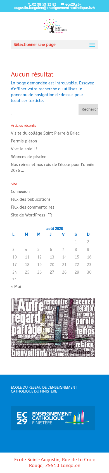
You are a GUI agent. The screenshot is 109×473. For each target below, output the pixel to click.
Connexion (20, 191)
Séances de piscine (28, 156)
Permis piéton (24, 141)
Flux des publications (31, 199)
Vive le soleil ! (24, 149)
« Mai (16, 286)
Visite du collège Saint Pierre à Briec (45, 133)
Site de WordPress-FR (31, 215)
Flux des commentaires (32, 207)
